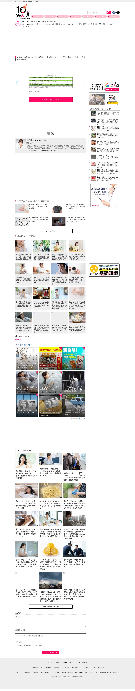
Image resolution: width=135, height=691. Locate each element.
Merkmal (47, 672)
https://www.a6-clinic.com (49, 150)
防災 (92, 24)
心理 (80, 24)
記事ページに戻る (51, 99)
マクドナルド (110, 24)
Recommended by (74, 418)
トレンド (88, 16)
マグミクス (19, 672)
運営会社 (67, 667)
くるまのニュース (55, 672)
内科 (89, 24)
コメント (18, 617)
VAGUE (64, 672)
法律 (28, 21)
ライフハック (29, 24)
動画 (43, 21)
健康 (31, 21)
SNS (23, 24)
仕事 (35, 21)
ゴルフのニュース (93, 672)
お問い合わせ (34, 667)
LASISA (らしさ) (28, 672)
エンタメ (101, 16)
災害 (96, 24)
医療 (56, 24)
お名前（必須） (20, 630)
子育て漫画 (102, 24)
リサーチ (76, 16)
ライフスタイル (46, 24)
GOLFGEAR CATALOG (105, 672)
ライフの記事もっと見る (51, 606)
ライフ (50, 16)
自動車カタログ (83, 672)
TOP (38, 16)
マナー (30, 27)
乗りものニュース (38, 672)
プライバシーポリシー (98, 667)
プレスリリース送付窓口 (46, 667)
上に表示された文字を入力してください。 (29, 645)
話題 (46, 21)
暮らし (24, 21)
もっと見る (51, 231)
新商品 (51, 21)
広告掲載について (58, 667)
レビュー (56, 21)
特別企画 (114, 16)
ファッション (67, 24)
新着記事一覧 (75, 667)
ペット (76, 24)
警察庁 (85, 24)
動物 (60, 24)
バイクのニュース (72, 672)
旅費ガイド (116, 672)
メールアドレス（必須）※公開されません (29, 636)
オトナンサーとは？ (85, 667)
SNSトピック (63, 16)
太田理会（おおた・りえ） (38, 140)
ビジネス (24, 27)
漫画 (39, 21)
